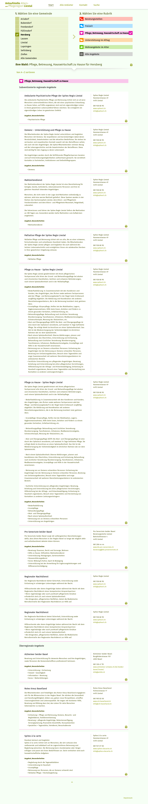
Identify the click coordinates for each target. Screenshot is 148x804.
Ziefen (24, 54)
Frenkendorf (27, 26)
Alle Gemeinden (29, 58)
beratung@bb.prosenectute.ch (105, 550)
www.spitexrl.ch (99, 108)
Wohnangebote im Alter (97, 47)
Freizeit (89, 26)
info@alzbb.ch (99, 672)
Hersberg (25, 34)
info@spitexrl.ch (99, 111)
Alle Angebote (92, 54)
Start (51, 5)
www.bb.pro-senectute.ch (103, 547)
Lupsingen (26, 46)
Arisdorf (25, 19)
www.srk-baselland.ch (102, 701)
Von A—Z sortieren (26, 72)
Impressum (128, 798)
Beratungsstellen (93, 19)
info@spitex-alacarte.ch (103, 751)
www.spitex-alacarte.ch (102, 749)
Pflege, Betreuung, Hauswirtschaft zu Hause (107, 33)
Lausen (24, 38)
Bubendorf (26, 23)
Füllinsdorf (26, 30)
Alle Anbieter (66, 5)
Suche (97, 5)
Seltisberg (26, 50)
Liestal (24, 42)
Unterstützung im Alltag (97, 40)
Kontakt (83, 5)
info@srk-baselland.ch (102, 704)
